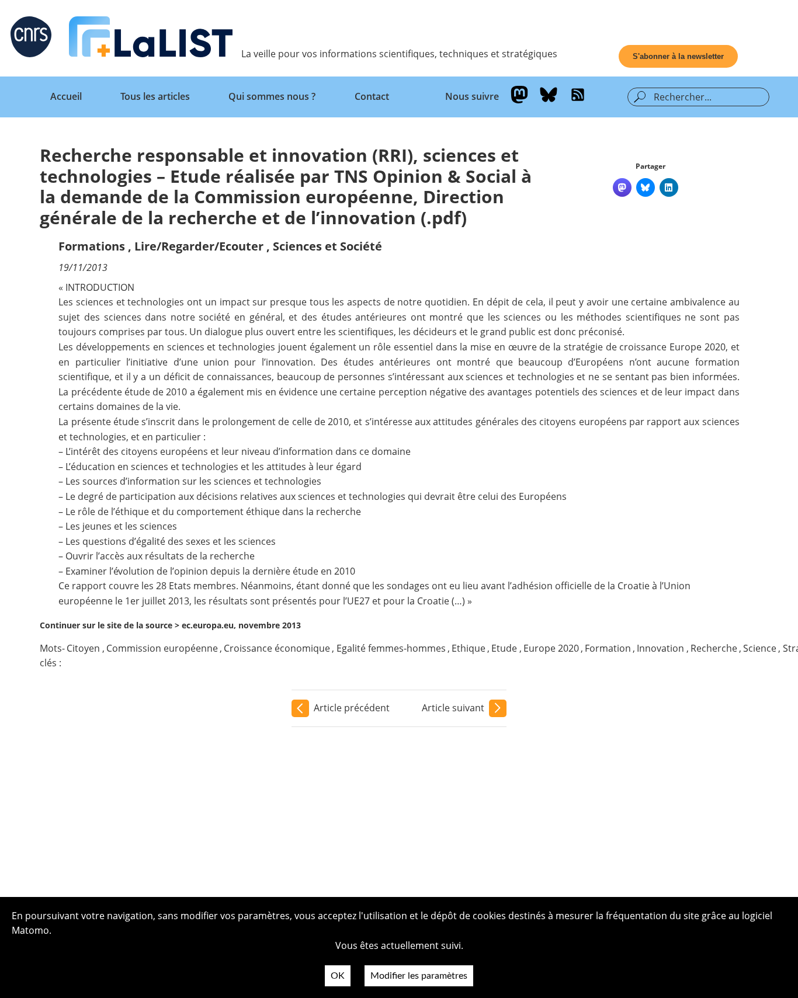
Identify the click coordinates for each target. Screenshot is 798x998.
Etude (504, 648)
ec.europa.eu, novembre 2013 (241, 625)
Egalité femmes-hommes (391, 648)
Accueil (66, 96)
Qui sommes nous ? (271, 96)
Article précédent (352, 707)
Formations (91, 246)
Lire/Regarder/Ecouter (198, 246)
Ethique (468, 648)
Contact (372, 96)
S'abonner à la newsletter (678, 56)
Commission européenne (162, 648)
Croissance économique (277, 648)
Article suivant (453, 707)
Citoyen (83, 648)
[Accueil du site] (150, 39)
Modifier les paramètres (418, 975)
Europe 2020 (551, 648)
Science (759, 648)
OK (338, 975)
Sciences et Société (327, 246)
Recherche (714, 648)
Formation (608, 648)
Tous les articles (155, 96)
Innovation (660, 648)
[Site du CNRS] (31, 39)
